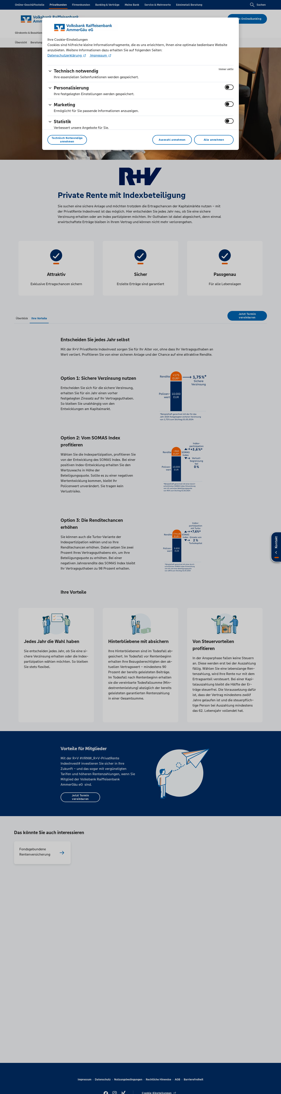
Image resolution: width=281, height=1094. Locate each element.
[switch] (229, 87)
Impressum (98, 55)
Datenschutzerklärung (65, 55)
